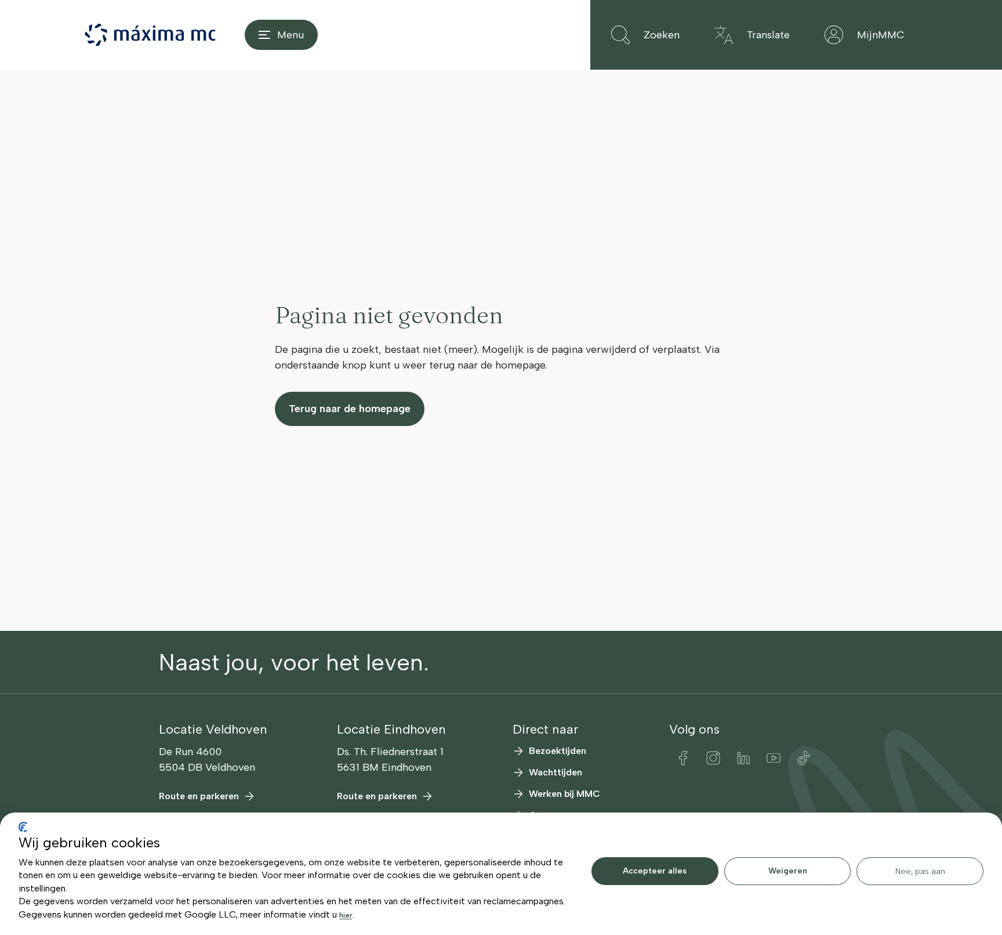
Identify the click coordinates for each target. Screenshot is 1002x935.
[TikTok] (804, 758)
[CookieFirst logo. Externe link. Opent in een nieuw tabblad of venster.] (23, 827)
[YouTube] (773, 758)
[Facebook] (683, 758)
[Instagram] (713, 758)
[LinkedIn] (743, 758)
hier (345, 915)
